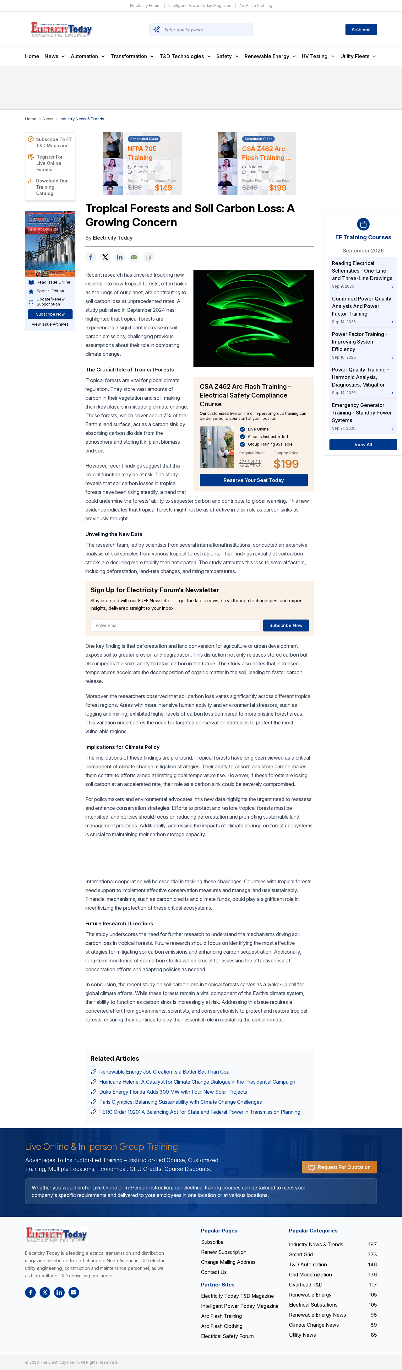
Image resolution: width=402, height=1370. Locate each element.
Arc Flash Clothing (255, 5)
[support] (134, 257)
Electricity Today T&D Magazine (237, 1296)
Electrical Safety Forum (227, 1336)
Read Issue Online (53, 282)
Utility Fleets (354, 56)
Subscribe (212, 1242)
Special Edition (50, 291)
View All (363, 444)
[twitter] (105, 257)
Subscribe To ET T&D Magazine (54, 142)
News (51, 56)
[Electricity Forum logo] (56, 1234)
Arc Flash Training (221, 1316)
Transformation (129, 56)
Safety (224, 56)
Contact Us (214, 1272)
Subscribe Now (50, 314)
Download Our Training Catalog (52, 187)
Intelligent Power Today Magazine (199, 5)
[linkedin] (119, 257)
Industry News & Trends (82, 118)
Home (32, 56)
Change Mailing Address (228, 1262)
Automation (84, 56)
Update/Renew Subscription (51, 302)
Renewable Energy (267, 56)
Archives (361, 29)
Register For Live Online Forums (49, 163)
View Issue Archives (50, 324)
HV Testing (315, 56)
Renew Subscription (224, 1252)
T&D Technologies (182, 56)
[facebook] (90, 257)
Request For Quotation (344, 1167)
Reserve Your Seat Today (254, 480)
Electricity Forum (145, 5)
